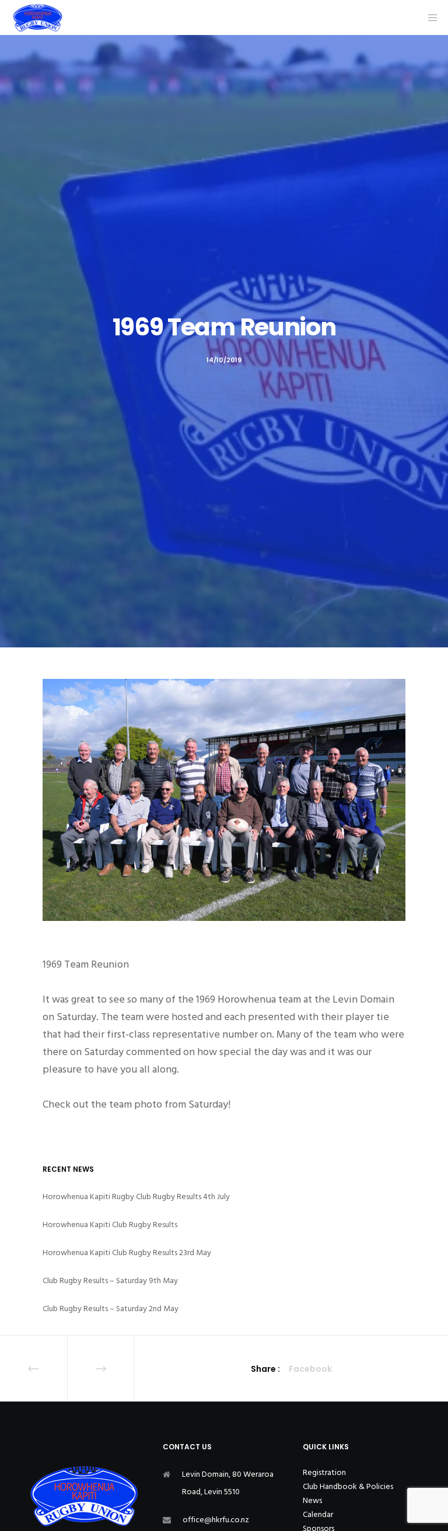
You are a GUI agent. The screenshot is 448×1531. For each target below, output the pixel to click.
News (312, 1500)
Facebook (310, 1369)
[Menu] (428, 17)
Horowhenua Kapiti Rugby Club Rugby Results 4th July (136, 1196)
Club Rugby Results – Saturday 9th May (110, 1280)
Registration (324, 1472)
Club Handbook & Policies (348, 1486)
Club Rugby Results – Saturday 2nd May (110, 1308)
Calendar (318, 1514)
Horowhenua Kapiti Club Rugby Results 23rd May (127, 1252)
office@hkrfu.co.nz (216, 1519)
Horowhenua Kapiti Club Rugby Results (110, 1224)
